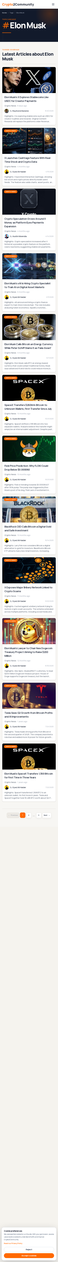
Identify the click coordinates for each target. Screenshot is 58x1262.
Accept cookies (29, 1255)
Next (47, 815)
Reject (29, 1249)
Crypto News (11, 70)
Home (4, 13)
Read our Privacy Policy (13, 1243)
